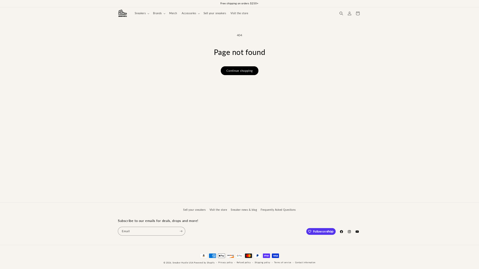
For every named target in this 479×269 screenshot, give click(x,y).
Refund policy (244, 262)
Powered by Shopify (204, 262)
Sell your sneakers (194, 209)
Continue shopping (239, 70)
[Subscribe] (181, 231)
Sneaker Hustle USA (183, 262)
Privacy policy (225, 262)
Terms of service (282, 262)
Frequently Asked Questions (278, 209)
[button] (141, 13)
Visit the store (218, 209)
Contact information (305, 262)
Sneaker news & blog (244, 209)
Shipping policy (263, 262)
